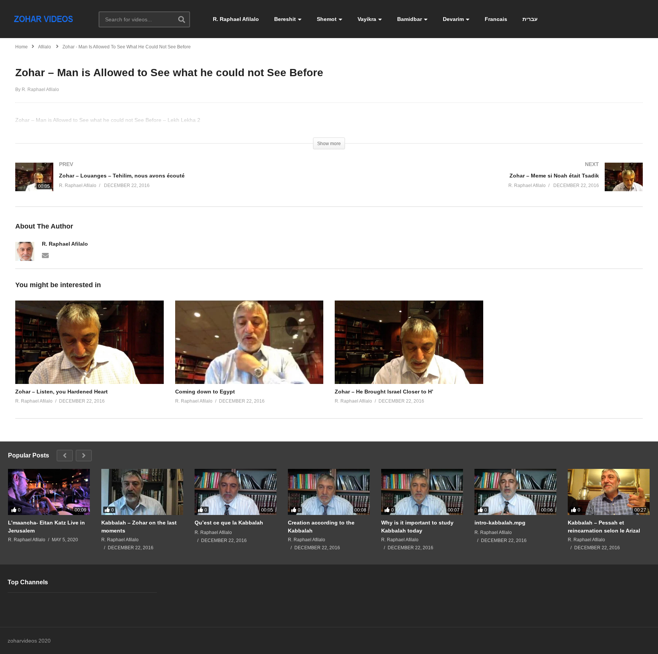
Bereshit (285, 19)
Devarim (453, 19)
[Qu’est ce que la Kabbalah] (235, 492)
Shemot (327, 19)
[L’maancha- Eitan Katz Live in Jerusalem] (49, 492)
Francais (496, 19)
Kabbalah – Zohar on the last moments (139, 526)
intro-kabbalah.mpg (499, 523)
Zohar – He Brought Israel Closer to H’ (384, 392)
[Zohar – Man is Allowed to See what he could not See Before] (89, 342)
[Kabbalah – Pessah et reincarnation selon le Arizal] (609, 492)
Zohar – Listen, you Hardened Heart (61, 392)
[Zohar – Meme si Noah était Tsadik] (490, 184)
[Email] (45, 254)
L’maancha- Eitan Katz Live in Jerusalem (46, 526)
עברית (530, 19)
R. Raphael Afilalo (236, 19)
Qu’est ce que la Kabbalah (229, 523)
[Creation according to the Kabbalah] (329, 492)
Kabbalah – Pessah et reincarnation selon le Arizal (604, 526)
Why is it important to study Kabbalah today (417, 526)
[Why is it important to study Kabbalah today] (422, 492)
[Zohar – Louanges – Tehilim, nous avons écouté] (168, 184)
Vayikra (367, 19)
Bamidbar (409, 19)
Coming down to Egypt (205, 392)
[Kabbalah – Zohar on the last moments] (142, 492)
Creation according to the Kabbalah (321, 526)
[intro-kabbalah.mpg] (515, 492)
